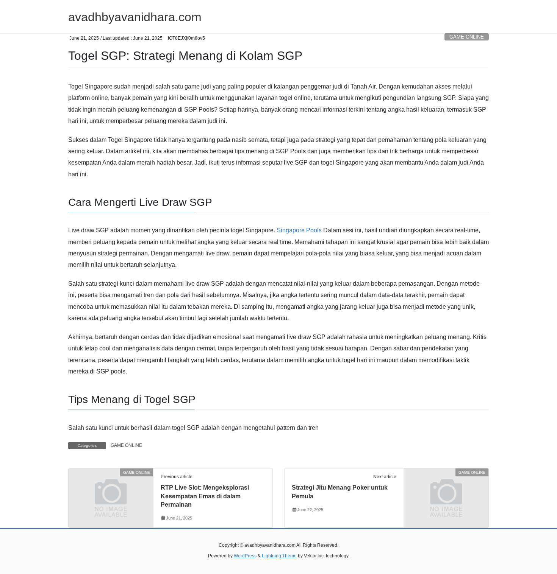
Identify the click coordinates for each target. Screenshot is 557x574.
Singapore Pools (299, 230)
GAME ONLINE (466, 37)
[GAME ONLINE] (111, 494)
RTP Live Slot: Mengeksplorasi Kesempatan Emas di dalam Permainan (205, 496)
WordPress (245, 555)
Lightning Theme (279, 555)
